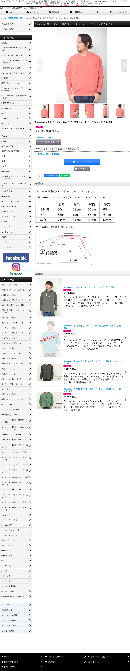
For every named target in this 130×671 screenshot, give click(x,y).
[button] (54, 12)
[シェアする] (39, 175)
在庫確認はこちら (44, 137)
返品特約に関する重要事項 (48, 154)
